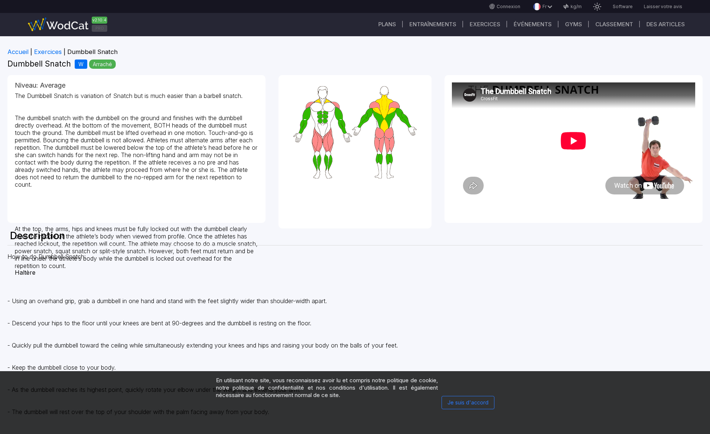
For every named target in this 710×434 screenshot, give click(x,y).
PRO (99, 28)
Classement (614, 24)
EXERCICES (485, 24)
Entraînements (432, 24)
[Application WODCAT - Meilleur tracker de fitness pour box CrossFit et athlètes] (70, 25)
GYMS (573, 24)
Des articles (665, 24)
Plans (387, 24)
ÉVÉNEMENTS (533, 24)
